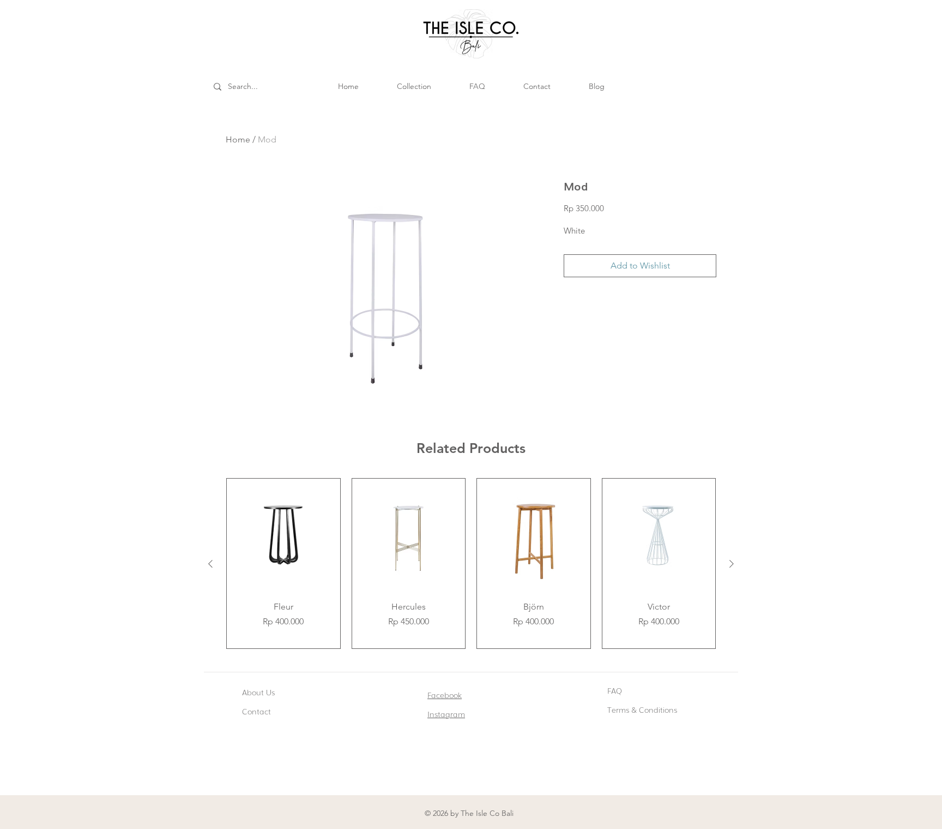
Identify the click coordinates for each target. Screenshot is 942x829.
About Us (258, 692)
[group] (471, 563)
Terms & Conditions (642, 709)
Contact (256, 711)
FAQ (614, 690)
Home (238, 139)
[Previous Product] (210, 563)
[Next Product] (731, 563)
